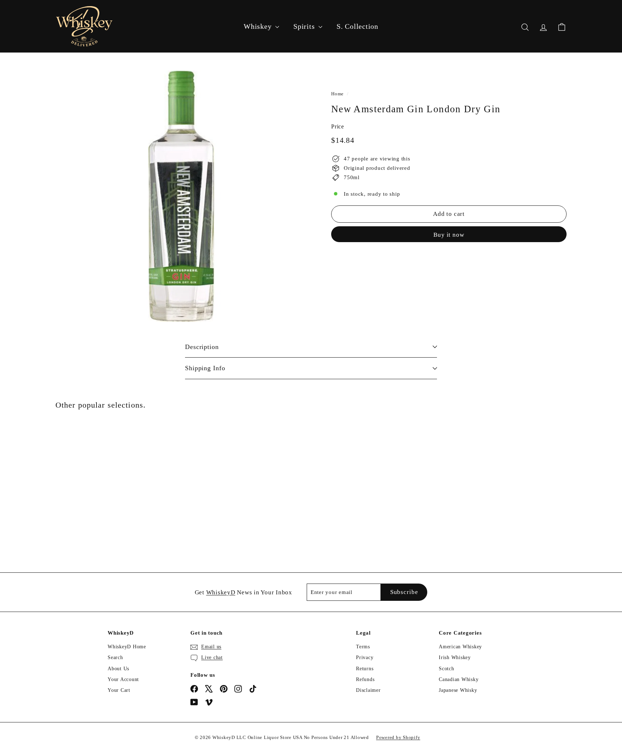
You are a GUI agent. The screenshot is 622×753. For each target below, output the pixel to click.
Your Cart (119, 690)
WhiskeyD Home (127, 646)
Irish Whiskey (455, 657)
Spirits (305, 26)
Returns (364, 668)
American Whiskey (460, 646)
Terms (363, 646)
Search (115, 657)
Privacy (364, 657)
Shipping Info (205, 368)
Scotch (446, 668)
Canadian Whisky (458, 679)
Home (337, 93)
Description (202, 346)
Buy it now (448, 234)
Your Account (123, 679)
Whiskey (259, 26)
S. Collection (357, 26)
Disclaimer (368, 690)
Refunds (365, 679)
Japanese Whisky (458, 690)
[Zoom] (181, 196)
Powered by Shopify (398, 737)
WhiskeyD (220, 592)
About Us (118, 668)
